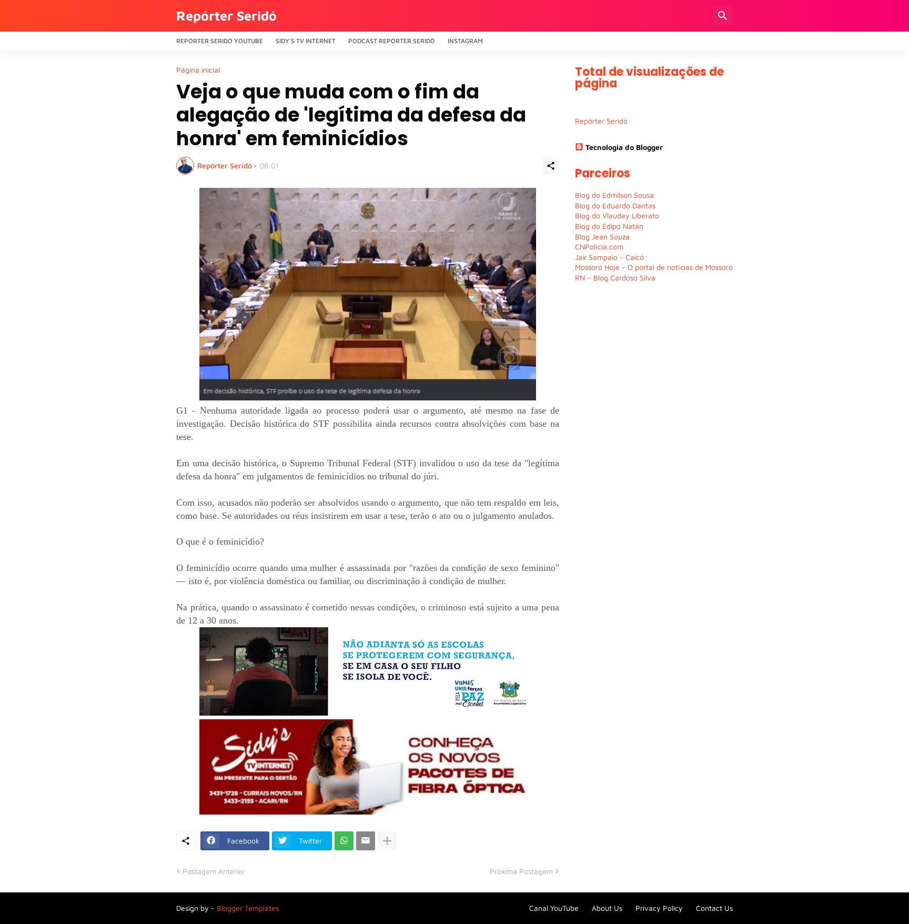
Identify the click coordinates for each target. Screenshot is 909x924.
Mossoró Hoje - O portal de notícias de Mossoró (654, 267)
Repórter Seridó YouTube (219, 41)
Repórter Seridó (226, 15)
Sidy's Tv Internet (306, 41)
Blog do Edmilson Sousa (614, 194)
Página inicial (198, 70)
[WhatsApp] (344, 840)
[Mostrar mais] (387, 840)
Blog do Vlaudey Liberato (617, 215)
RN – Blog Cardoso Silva (615, 277)
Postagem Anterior (214, 871)
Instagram (465, 41)
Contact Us (714, 907)
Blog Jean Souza (602, 236)
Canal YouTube (554, 907)
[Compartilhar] (550, 165)
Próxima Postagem (521, 871)
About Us (607, 907)
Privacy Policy (659, 907)
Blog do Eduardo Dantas (615, 205)
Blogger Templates (248, 907)
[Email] (365, 840)
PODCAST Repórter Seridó (391, 41)
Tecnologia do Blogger (624, 147)
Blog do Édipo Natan (609, 226)
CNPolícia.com (599, 246)
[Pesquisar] (723, 16)
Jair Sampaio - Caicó (609, 257)
